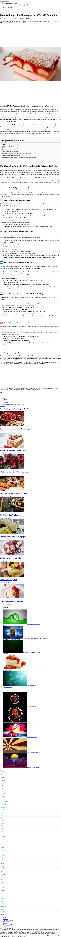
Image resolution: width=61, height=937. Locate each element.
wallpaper (15, 117)
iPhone (2, 852)
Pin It (22, 404)
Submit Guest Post (7, 7)
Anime (2, 783)
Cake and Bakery (14, 18)
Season (2, 898)
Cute (2, 815)
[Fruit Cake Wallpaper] (12, 576)
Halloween (3, 850)
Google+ (15, 404)
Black (2, 796)
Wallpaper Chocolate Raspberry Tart (14, 472)
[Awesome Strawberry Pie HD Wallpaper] (12, 425)
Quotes (2, 893)
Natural (3, 874)
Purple (2, 890)
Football (3, 836)
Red (2, 895)
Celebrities (3, 804)
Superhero (3, 906)
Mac (2, 858)
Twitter (1, 404)
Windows (3, 911)
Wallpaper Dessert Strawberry (12, 558)
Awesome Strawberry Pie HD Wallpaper (15, 429)
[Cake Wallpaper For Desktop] (30, 64)
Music (2, 871)
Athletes (3, 788)
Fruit (2, 839)
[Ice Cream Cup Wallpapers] (12, 511)
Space (2, 901)
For (4, 400)
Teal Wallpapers (8, 687)
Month (2, 866)
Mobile (2, 863)
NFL (2, 877)
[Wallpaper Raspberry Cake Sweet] (12, 447)
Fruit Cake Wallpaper (8, 580)
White (2, 909)
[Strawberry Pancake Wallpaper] (12, 598)
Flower (2, 831)
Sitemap (5, 923)
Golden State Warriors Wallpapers (12, 639)
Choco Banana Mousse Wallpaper (13, 537)
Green (2, 847)
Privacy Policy (6, 921)
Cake (4, 398)
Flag (2, 828)
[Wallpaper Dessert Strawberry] (12, 555)
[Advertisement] (30, 35)
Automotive (4, 791)
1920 (4, 396)
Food (2, 834)
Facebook (5, 404)
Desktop (5, 399)
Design (2, 820)
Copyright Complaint (8, 920)
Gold (2, 844)
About (4, 917)
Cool (2, 812)
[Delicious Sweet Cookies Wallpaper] (12, 490)
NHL (2, 879)
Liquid (5, 625)
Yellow (2, 914)
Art (2, 785)
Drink (2, 823)
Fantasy (3, 826)
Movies (3, 869)
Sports (2, 903)
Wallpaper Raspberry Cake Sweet (13, 450)
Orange (3, 882)
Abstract (3, 777)
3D (2, 775)
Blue (2, 799)
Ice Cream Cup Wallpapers (10, 515)
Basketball (3, 793)
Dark (2, 817)
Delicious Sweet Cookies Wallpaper (13, 493)
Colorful (3, 807)
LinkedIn (19, 404)
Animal (3, 780)
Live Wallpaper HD (23, 5)
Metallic (3, 860)
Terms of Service (7, 925)
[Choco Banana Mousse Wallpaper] (12, 533)
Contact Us (5, 919)
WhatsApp (10, 404)
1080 (4, 395)
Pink (2, 885)
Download (2, 406)
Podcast (3, 887)
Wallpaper (5, 402)
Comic (2, 809)
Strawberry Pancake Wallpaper (12, 601)
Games (2, 842)
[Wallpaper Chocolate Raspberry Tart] (12, 468)
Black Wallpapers (8, 653)
